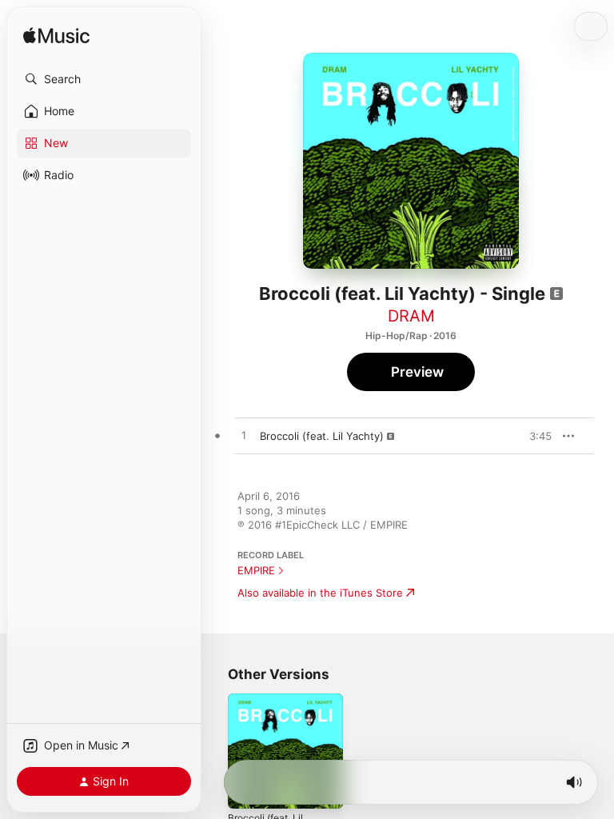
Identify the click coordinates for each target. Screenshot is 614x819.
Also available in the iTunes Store (320, 592)
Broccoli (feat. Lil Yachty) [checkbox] (322, 435)
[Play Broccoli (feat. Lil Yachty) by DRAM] (244, 436)
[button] (104, 79)
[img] (56, 36)
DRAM (411, 316)
